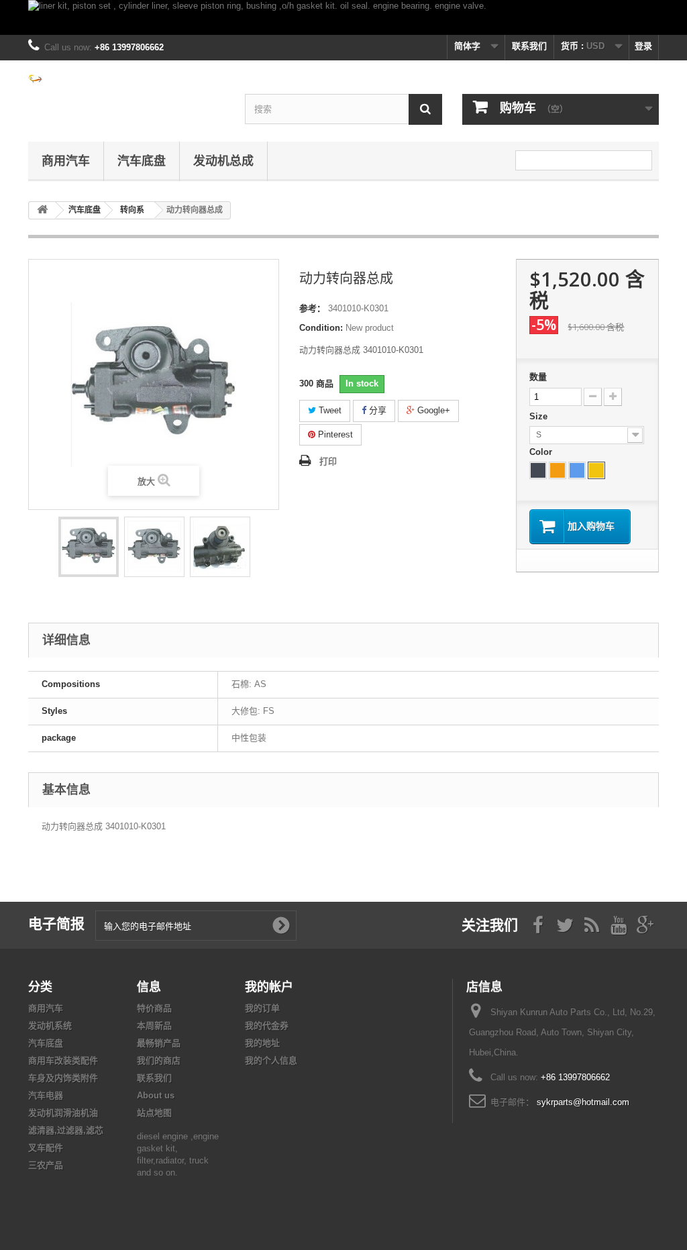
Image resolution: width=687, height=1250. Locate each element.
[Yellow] (596, 470)
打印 (328, 461)
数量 (538, 377)
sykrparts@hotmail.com (583, 1102)
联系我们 (529, 46)
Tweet (328, 410)
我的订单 (262, 1008)
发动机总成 (223, 160)
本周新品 (154, 1026)
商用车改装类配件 (63, 1060)
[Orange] (557, 470)
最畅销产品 (158, 1043)
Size (539, 416)
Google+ (432, 410)
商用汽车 (66, 160)
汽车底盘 (141, 160)
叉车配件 (45, 1148)
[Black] (538, 470)
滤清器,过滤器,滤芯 (65, 1130)
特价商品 (154, 1008)
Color (542, 452)
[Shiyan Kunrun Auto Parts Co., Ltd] (126, 77)
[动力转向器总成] (88, 546)
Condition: (321, 328)
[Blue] (577, 470)
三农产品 (45, 1165)
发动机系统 (50, 1026)
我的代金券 (266, 1026)
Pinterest (334, 434)
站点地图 (154, 1113)
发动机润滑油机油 (63, 1113)
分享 (376, 410)
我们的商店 (158, 1060)
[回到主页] (42, 210)
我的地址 (262, 1043)
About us (155, 1095)
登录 (643, 46)
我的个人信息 (271, 1060)
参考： (312, 308)
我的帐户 (269, 986)
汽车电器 (45, 1095)
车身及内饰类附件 (63, 1078)
